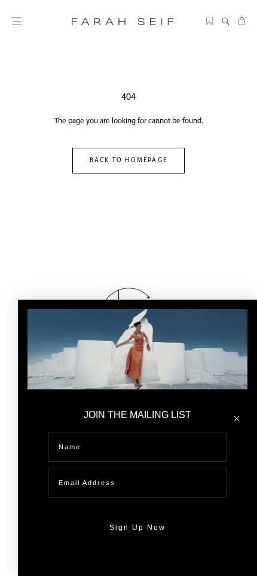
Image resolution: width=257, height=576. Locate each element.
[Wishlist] (209, 21)
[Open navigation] (17, 21)
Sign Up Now (137, 527)
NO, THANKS (137, 563)
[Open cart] (241, 21)
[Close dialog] (237, 419)
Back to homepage (128, 160)
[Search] (225, 21)
